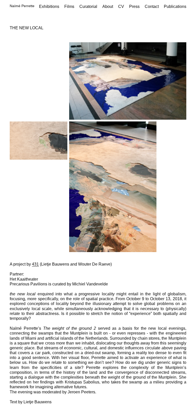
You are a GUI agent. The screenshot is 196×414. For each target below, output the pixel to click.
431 (35, 264)
